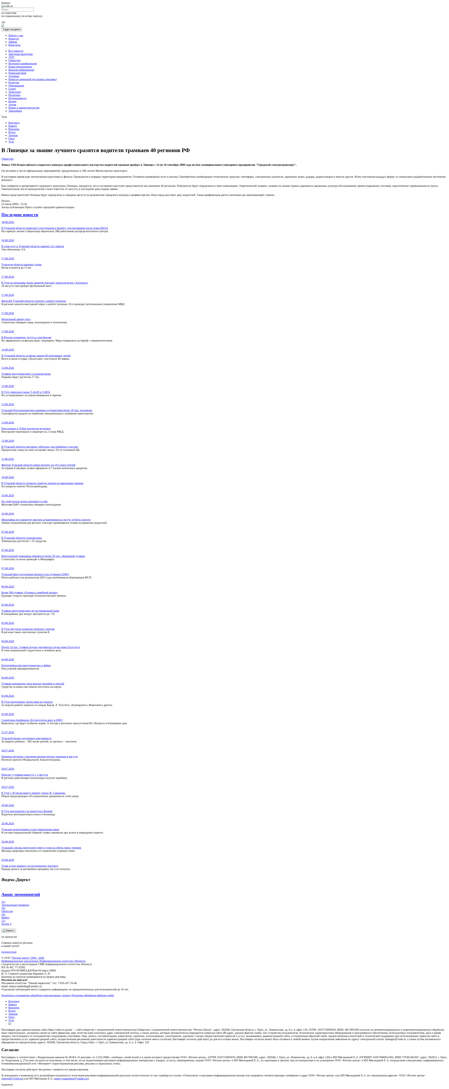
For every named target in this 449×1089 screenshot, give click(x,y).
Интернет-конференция (22, 63)
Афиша (12, 41)
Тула (11, 141)
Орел (11, 138)
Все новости (15, 50)
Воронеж (13, 129)
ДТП (11, 57)
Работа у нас (15, 35)
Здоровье (13, 76)
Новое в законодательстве (23, 107)
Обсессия (7, 910)
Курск (12, 132)
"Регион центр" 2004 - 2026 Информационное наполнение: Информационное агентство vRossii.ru (43, 959)
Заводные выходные (20, 54)
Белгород (13, 122)
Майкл (5, 916)
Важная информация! (21, 69)
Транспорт (14, 91)
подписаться (8, 951)
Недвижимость (17, 98)
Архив (12, 104)
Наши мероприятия (20, 66)
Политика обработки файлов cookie (92, 995)
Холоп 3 (6, 922)
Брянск (12, 125)
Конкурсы (14, 44)
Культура (13, 82)
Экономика (15, 110)
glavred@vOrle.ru (12, 1078)
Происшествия (17, 72)
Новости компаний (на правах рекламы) (32, 79)
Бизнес (12, 101)
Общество (14, 60)
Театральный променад (15, 903)
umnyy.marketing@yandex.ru (71, 1078)
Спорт (12, 88)
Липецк (13, 135)
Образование (16, 85)
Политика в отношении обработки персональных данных (36, 995)
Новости (13, 38)
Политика (14, 95)
